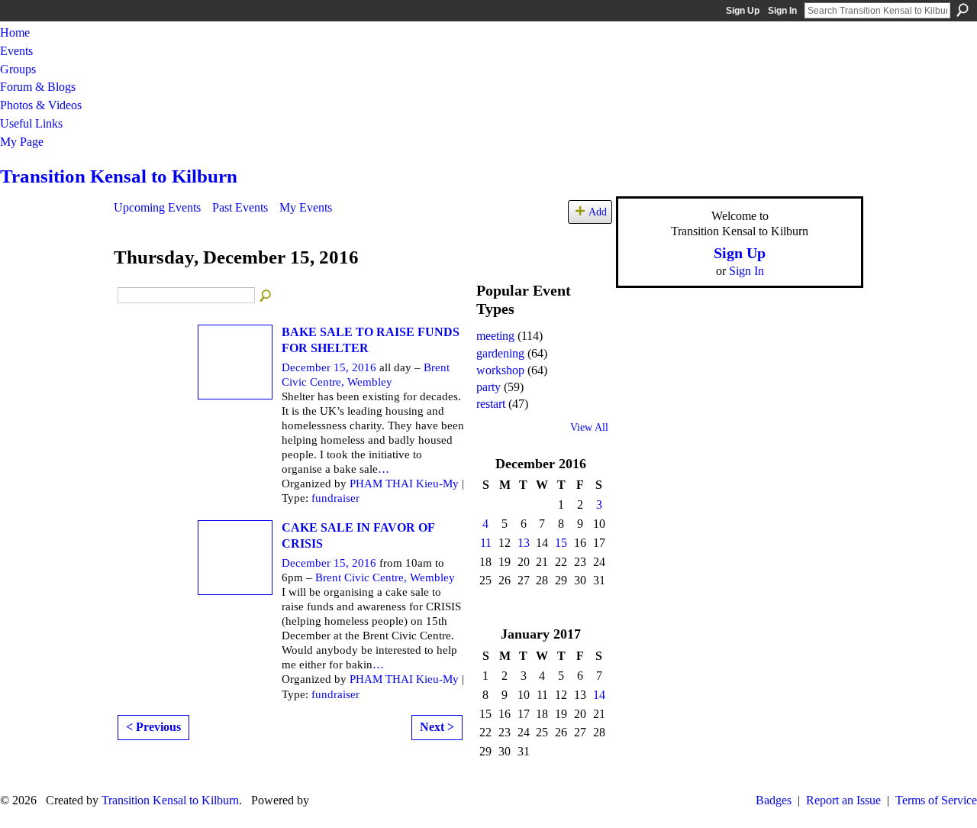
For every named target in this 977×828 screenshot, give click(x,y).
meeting (495, 335)
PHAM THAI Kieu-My (404, 483)
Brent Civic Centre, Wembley (385, 577)
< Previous (153, 726)
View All (589, 427)
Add (597, 211)
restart (490, 403)
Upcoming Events (157, 207)
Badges (774, 800)
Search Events (266, 296)
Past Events (240, 207)
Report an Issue (843, 800)
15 (561, 542)
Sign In (782, 10)
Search (962, 10)
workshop (500, 370)
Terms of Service (936, 800)
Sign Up (742, 10)
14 (599, 694)
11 (486, 542)
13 (524, 542)
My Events (305, 207)
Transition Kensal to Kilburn (118, 176)
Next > (437, 726)
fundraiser (335, 498)
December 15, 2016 (329, 367)
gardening (500, 353)
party (488, 386)
